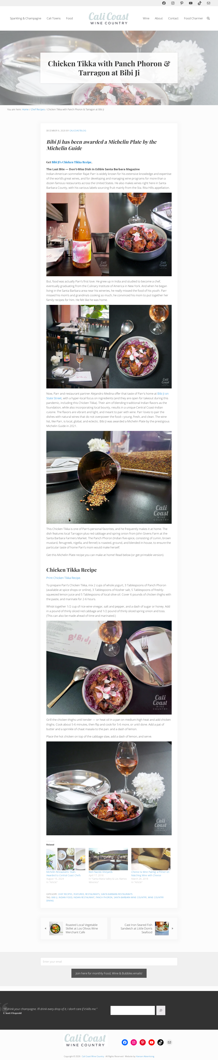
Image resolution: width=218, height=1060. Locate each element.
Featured (79, 894)
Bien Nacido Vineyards (101, 871)
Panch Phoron (104, 897)
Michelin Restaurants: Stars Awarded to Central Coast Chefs (63, 873)
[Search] (160, 1010)
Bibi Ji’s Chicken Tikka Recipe (71, 162)
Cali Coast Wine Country (93, 1056)
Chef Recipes (65, 894)
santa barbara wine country (130, 897)
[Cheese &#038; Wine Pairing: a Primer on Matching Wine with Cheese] (150, 859)
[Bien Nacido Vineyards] (108, 859)
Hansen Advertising (145, 1056)
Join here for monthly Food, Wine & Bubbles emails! (109, 973)
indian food (65, 897)
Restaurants (92, 894)
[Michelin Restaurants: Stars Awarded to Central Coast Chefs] (65, 859)
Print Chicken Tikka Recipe (63, 578)
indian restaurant (84, 897)
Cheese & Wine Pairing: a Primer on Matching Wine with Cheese (150, 873)
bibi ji (54, 897)
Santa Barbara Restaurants (117, 894)
